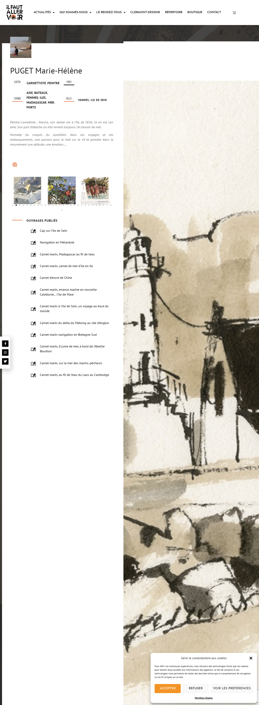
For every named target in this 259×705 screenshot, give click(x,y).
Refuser (196, 688)
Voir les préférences (232, 688)
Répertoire (174, 12)
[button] (251, 658)
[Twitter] (5, 361)
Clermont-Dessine (145, 12)
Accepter (168, 688)
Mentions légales (204, 697)
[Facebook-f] (5, 344)
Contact (214, 12)
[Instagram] (5, 352)
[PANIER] (234, 12)
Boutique (194, 12)
